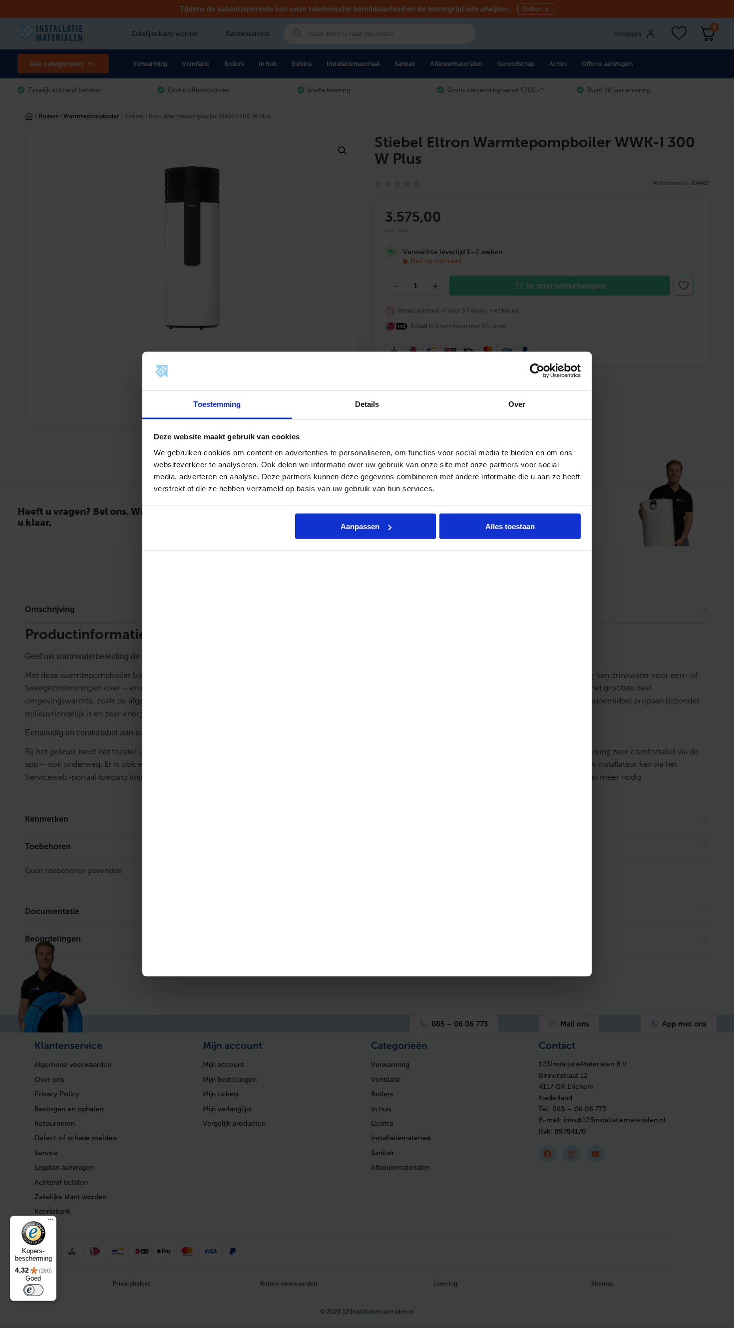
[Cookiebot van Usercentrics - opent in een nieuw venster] (537, 370)
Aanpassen (360, 526)
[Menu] (50, 1222)
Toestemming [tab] (217, 403)
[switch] (33, 1290)
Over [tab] (516, 403)
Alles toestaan (510, 526)
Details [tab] (367, 403)
